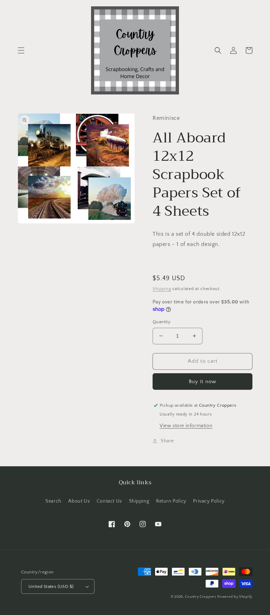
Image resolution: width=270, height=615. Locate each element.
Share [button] (167, 441)
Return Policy (171, 501)
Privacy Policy (208, 501)
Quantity (162, 321)
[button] (21, 50)
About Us (79, 501)
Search (53, 501)
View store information (186, 426)
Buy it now (202, 382)
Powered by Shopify (234, 597)
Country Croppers (200, 597)
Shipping (162, 289)
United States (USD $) (50, 586)
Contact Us (109, 501)
